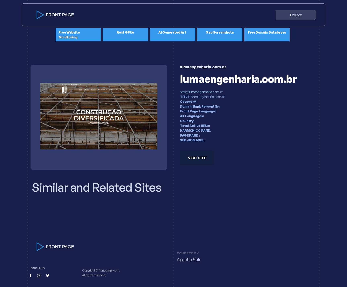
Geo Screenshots (220, 32)
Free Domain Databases (267, 32)
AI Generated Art (172, 32)
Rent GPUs (125, 32)
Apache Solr (189, 259)
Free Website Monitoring (69, 34)
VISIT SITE (197, 158)
